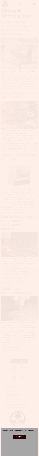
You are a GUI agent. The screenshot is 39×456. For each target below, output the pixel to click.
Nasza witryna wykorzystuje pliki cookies (20, 431)
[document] (19, 228)
